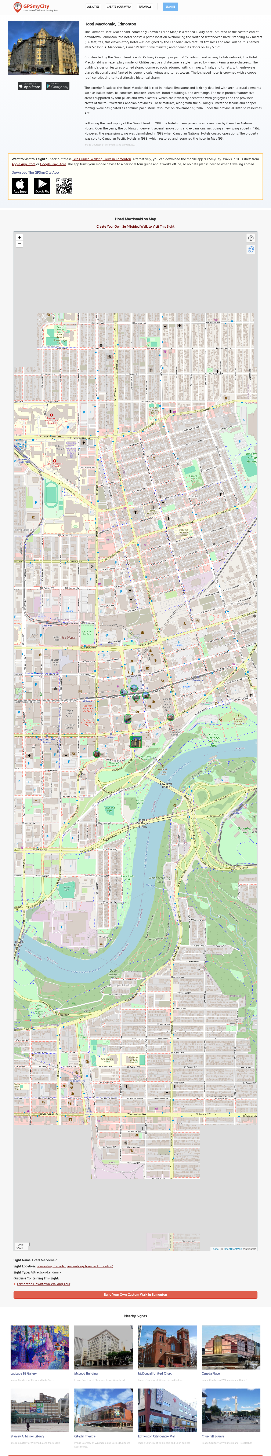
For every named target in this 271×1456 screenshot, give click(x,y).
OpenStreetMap (233, 1249)
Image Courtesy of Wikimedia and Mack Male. (35, 1443)
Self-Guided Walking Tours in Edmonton (101, 159)
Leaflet (215, 1249)
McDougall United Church (155, 1373)
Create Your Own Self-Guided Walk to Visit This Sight (135, 227)
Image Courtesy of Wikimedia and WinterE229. (109, 145)
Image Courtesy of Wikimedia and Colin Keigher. (164, 1443)
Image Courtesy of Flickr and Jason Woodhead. (99, 1380)
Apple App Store (23, 164)
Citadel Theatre (84, 1436)
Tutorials (145, 7)
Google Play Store (53, 164)
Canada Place (211, 1373)
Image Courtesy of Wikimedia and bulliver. (161, 1380)
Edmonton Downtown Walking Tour (43, 1284)
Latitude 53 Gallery (24, 1373)
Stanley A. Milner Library (27, 1436)
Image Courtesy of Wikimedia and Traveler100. (227, 1443)
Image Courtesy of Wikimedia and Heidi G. (225, 1380)
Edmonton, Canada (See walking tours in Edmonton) (75, 1266)
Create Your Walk (119, 7)
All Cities (93, 7)
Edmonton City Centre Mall (157, 1436)
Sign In (170, 7)
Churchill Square (213, 1436)
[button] (135, 741)
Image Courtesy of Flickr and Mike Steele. (33, 1380)
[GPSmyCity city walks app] (36, 7)
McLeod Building (86, 1373)
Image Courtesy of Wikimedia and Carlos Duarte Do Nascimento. (102, 1445)
